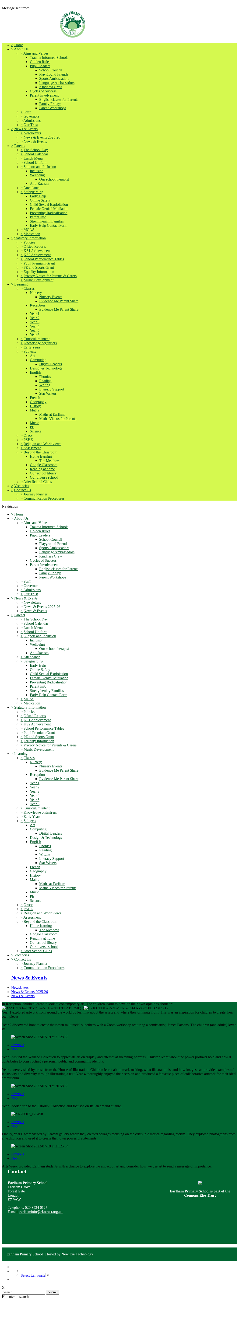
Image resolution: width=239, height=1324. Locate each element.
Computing (38, 360)
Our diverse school (44, 477)
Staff (27, 112)
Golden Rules (40, 62)
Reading (45, 381)
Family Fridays (50, 104)
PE (32, 427)
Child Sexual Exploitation (49, 204)
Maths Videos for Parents (57, 419)
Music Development (38, 280)
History (35, 406)
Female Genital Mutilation (49, 209)
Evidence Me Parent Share (58, 301)
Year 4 (34, 326)
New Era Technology (77, 1254)
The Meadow (49, 461)
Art (32, 356)
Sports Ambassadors (54, 78)
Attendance (31, 188)
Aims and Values (35, 53)
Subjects (30, 351)
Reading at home (42, 469)
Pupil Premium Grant (39, 263)
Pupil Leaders (40, 66)
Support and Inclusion (40, 167)
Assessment (32, 448)
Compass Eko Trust (200, 1195)
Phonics (45, 377)
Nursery (36, 293)
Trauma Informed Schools (49, 57)
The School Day (36, 150)
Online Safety (40, 200)
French (35, 398)
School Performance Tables (44, 259)
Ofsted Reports (35, 246)
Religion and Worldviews (42, 444)
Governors (31, 116)
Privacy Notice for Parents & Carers (50, 276)
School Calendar (36, 154)
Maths (34, 410)
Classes (29, 288)
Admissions (32, 120)
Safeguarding (33, 192)
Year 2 (34, 318)
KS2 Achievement (37, 255)
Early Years (32, 347)
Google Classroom (43, 465)
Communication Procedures (44, 498)
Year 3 (34, 322)
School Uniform (35, 162)
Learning (21, 284)
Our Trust (31, 125)
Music (34, 423)
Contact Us (22, 490)
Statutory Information (30, 238)
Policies (29, 242)
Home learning (41, 456)
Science (35, 431)
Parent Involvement (44, 95)
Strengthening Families (47, 221)
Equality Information (39, 272)
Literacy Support (51, 389)
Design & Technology (46, 368)
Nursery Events (50, 297)
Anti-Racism (39, 183)
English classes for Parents (58, 99)
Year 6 (34, 335)
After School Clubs (37, 482)
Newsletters (32, 133)
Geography (38, 402)
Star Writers (47, 393)
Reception (37, 305)
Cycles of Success (43, 91)
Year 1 (34, 314)
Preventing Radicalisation (48, 213)
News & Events (26, 129)
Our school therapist (54, 179)
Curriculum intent (36, 339)
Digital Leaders (50, 364)
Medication (32, 234)
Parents (19, 146)
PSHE (28, 440)
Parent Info (38, 217)
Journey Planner (35, 494)
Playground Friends (53, 74)
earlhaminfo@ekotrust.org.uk (41, 1212)
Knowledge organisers (40, 343)
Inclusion (36, 171)
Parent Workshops (52, 108)
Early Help (38, 196)
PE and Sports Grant (39, 267)
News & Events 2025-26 (42, 137)
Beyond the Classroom (40, 452)
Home (18, 45)
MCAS (29, 230)
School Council (50, 70)
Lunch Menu (33, 158)
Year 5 (34, 330)
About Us (21, 49)
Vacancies (21, 486)
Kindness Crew (50, 87)
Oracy (28, 435)
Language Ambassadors (56, 83)
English (35, 372)
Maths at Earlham (52, 414)
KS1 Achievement (37, 251)
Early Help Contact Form (48, 225)
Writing (44, 385)
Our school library (43, 473)
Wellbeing (37, 175)
